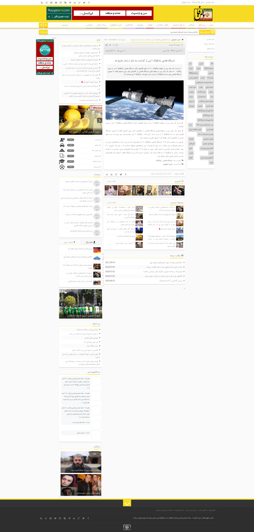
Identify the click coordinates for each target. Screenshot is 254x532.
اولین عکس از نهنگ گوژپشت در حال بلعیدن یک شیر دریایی (81, 356)
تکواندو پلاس (193, 78)
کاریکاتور (191, 143)
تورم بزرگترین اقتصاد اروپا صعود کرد (80, 248)
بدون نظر (120, 50)
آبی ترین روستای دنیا (91, 342)
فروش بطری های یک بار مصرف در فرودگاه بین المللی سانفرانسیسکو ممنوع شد (83, 363)
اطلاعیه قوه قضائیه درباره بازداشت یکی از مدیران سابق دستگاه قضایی (78, 224)
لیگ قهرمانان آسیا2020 (205, 120)
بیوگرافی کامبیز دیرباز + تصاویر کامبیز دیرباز (85, 470)
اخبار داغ (89, 242)
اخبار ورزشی (84, 167)
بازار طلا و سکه (209, 43)
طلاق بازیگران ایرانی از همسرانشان (88, 493)
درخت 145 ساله (92, 346)
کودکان (149, 25)
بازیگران (191, 25)
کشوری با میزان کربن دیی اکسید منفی (85, 350)
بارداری (211, 73)
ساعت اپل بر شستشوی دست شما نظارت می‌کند (164, 267)
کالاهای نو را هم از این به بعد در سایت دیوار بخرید (163, 276)
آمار (190, 63)
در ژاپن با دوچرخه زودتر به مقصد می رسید (83, 333)
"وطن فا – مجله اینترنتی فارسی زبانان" (186, 518)
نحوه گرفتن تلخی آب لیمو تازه (85, 132)
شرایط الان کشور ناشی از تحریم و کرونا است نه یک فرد (82, 88)
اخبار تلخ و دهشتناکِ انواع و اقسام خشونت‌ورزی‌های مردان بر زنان (121, 209)
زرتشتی (191, 92)
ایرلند (191, 68)
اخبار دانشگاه (84, 161)
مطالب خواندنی (162, 25)
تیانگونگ (159, 160)
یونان (211, 162)
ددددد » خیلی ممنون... (83, 433)
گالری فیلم (212, 510)
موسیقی (140, 25)
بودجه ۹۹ (210, 78)
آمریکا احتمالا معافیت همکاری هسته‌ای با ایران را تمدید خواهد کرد (76, 199)
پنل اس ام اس (190, 510)
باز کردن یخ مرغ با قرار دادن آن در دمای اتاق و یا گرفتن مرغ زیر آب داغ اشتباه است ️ (161, 224)
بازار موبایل (210, 48)
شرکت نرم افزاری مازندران (163, 510)
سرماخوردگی (202, 96)
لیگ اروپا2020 (208, 115)
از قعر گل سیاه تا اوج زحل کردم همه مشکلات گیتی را (80, 63)
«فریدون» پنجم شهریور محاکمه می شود (79, 214)
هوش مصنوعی (208, 139)
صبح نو (191, 101)
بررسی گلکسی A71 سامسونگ (170, 280)
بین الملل (202, 25)
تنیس (203, 78)
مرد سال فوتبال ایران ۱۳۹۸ (205, 125)
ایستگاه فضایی (167, 160)
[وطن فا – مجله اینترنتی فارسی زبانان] (193, 22)
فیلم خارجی (209, 106)
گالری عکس (202, 510)
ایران (211, 25)
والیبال (191, 139)
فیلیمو (200, 106)
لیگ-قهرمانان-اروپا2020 (205, 111)
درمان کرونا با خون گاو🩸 (166, 229)
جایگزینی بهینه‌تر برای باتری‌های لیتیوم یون (184, 32)
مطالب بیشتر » (111, 181)
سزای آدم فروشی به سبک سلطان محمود (162, 214)
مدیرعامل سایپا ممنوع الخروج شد (81, 230)
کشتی (211, 153)
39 (212, 63)
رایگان (211, 92)
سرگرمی (89, 25)
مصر (190, 125)
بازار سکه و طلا (84, 150)
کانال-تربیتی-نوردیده (207, 148)
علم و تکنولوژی (115, 25)
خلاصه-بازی (209, 87)
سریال (191, 96)
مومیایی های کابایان (91, 337)
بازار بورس (84, 139)
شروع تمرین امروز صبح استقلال (84, 315)
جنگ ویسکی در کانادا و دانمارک (87, 329)
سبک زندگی (101, 25)
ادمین (165, 50)
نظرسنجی (210, 129)
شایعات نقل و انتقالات (206, 101)
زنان (212, 96)
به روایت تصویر (178, 25)
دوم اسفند (192, 87)
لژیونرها (191, 106)
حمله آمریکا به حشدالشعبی (204, 82)
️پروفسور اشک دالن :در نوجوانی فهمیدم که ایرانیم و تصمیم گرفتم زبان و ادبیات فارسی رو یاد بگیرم (161, 239)
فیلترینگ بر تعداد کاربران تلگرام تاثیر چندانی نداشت (162, 271)
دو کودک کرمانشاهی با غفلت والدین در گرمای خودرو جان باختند (161, 209)
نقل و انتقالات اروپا (195, 129)
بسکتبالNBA (193, 73)
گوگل (190, 158)
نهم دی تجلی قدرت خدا (205, 134)
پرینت (171, 45)
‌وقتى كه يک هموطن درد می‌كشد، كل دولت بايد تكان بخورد (121, 223)
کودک (191, 153)
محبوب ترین (69, 242)
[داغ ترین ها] (41, 25)
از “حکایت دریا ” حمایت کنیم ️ (125, 243)
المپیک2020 (208, 68)
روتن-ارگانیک (201, 92)
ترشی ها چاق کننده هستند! (126, 236)
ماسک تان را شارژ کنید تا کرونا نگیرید (80, 281)
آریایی (201, 63)
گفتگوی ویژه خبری (207, 158)
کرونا (190, 148)
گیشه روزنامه (178, 510)
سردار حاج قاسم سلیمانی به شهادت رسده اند (78, 206)
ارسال (178, 45)
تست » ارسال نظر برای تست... (80, 422)
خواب (201, 87)
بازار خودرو (210, 39)
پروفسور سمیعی (208, 143)
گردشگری (129, 25)
